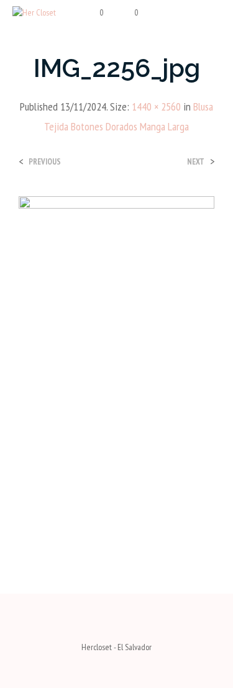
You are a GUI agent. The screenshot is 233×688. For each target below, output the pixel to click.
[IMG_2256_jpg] (116, 369)
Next (195, 162)
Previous (45, 162)
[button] (93, 13)
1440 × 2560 (156, 106)
